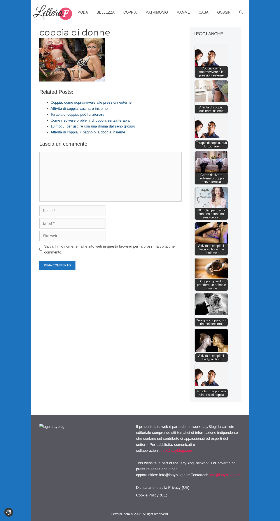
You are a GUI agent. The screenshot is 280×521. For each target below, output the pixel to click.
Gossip (224, 12)
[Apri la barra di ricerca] (241, 12)
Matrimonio (156, 12)
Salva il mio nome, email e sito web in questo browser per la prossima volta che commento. (109, 249)
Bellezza (106, 12)
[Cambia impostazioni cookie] (8, 512)
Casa (203, 12)
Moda (82, 12)
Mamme (183, 12)
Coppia (130, 12)
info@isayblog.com (176, 450)
